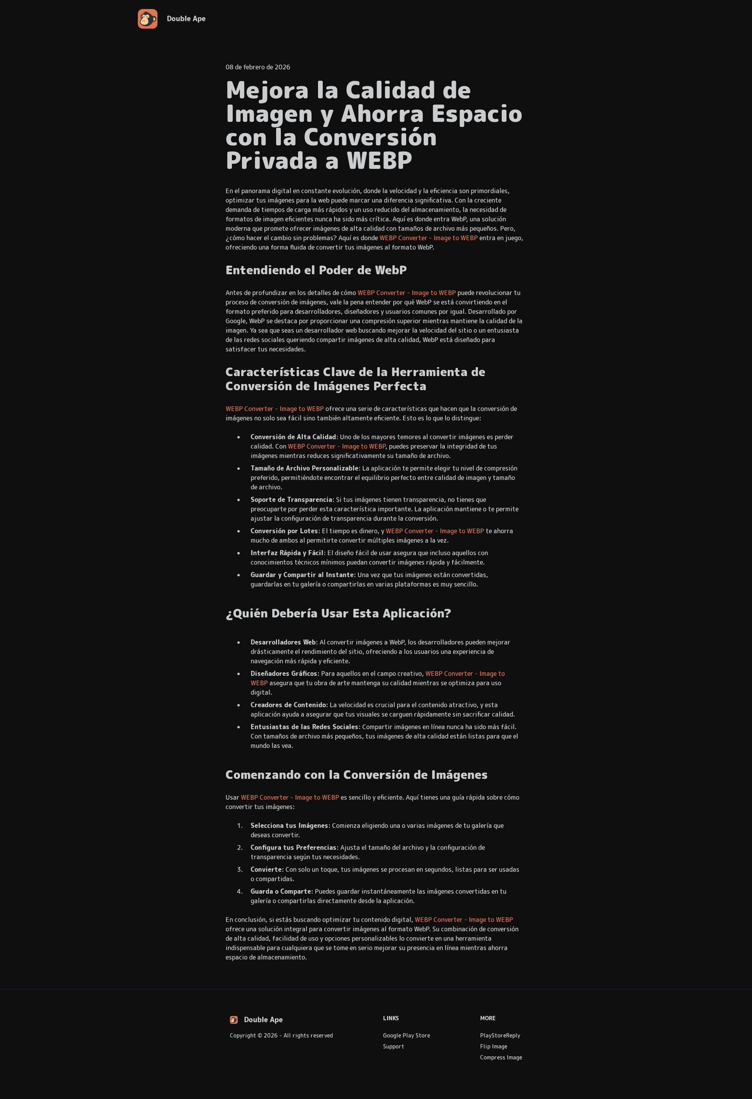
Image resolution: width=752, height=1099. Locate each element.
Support (393, 1046)
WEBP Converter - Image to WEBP (429, 238)
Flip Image (493, 1046)
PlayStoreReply (500, 1035)
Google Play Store (406, 1035)
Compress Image (501, 1057)
